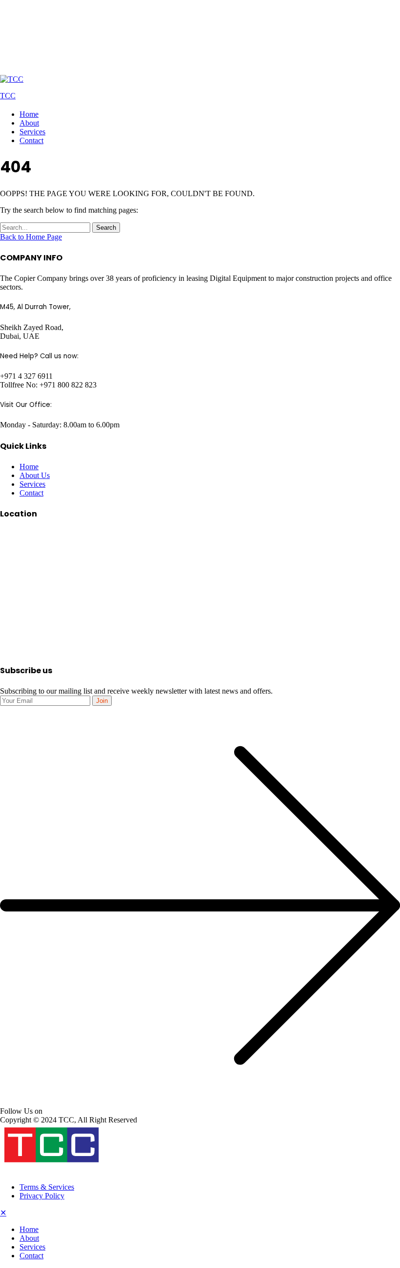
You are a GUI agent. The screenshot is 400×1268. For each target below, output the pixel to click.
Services (32, 132)
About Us (35, 475)
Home (29, 114)
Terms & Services (47, 1187)
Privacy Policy (42, 1196)
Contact (31, 140)
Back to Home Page (31, 237)
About (29, 123)
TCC (8, 96)
